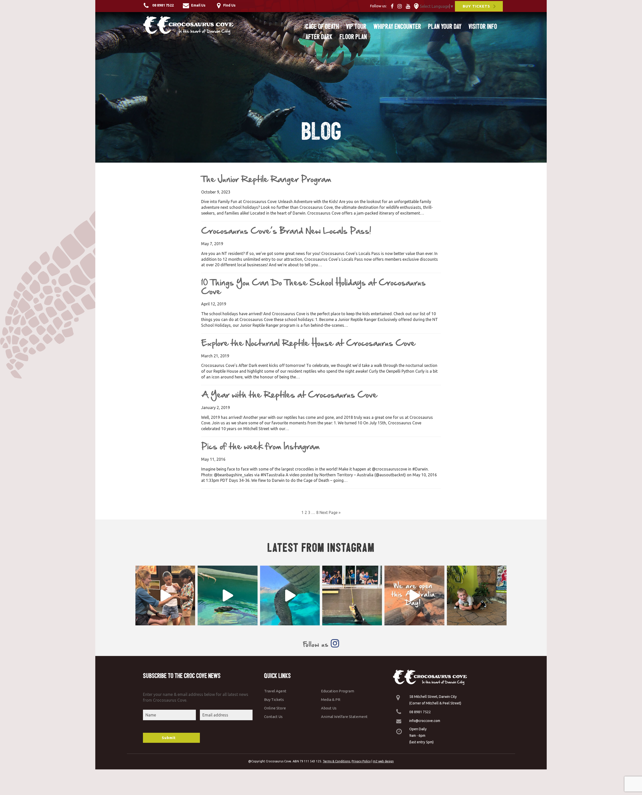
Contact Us (273, 716)
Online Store (275, 708)
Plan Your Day (444, 26)
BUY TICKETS (476, 6)
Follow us (317, 644)
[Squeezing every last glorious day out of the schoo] (477, 595)
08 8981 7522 (420, 712)
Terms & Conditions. (337, 761)
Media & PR (330, 699)
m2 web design (383, 761)
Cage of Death (322, 26)
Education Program (337, 691)
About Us (329, 708)
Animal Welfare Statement (344, 716)
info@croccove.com (424, 721)
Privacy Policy (361, 761)
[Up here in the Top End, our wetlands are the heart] (290, 595)
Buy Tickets (274, 699)
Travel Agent (275, 691)
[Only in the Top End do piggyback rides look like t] (227, 595)
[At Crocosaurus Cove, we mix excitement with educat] (165, 595)
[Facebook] (393, 6)
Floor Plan (353, 36)
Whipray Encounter (397, 26)
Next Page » (330, 512)
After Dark (319, 36)
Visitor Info (482, 26)
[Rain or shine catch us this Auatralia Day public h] (414, 595)
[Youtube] (409, 6)
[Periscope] (416, 6)
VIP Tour (356, 26)
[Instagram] (401, 6)
